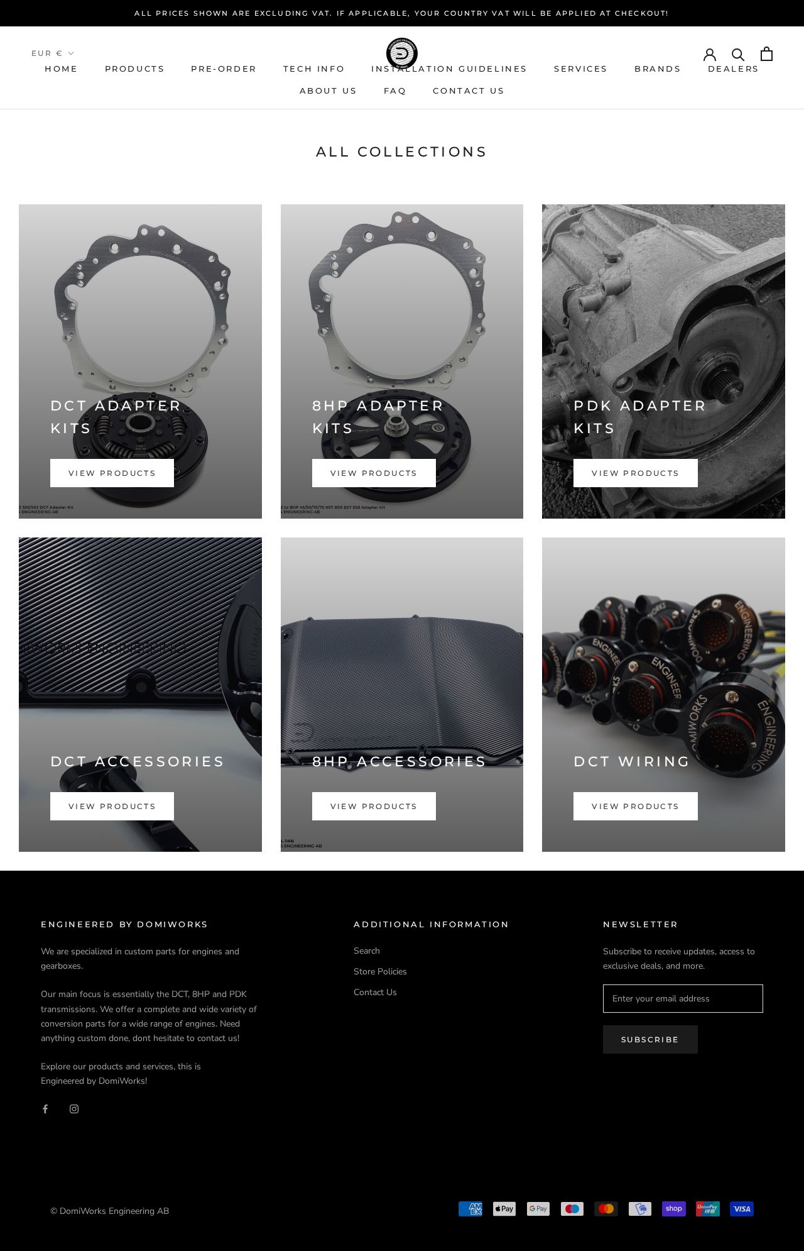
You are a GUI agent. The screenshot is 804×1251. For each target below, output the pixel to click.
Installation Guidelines (449, 68)
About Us (328, 90)
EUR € (47, 53)
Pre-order (223, 68)
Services (581, 68)
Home (61, 68)
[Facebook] (45, 1108)
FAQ (395, 90)
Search (367, 951)
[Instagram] (74, 1108)
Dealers (733, 68)
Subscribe (650, 1039)
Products (135, 68)
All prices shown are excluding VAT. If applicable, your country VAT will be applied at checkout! (401, 13)
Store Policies (380, 972)
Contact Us (468, 90)
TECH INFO (314, 68)
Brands (658, 68)
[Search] (738, 53)
